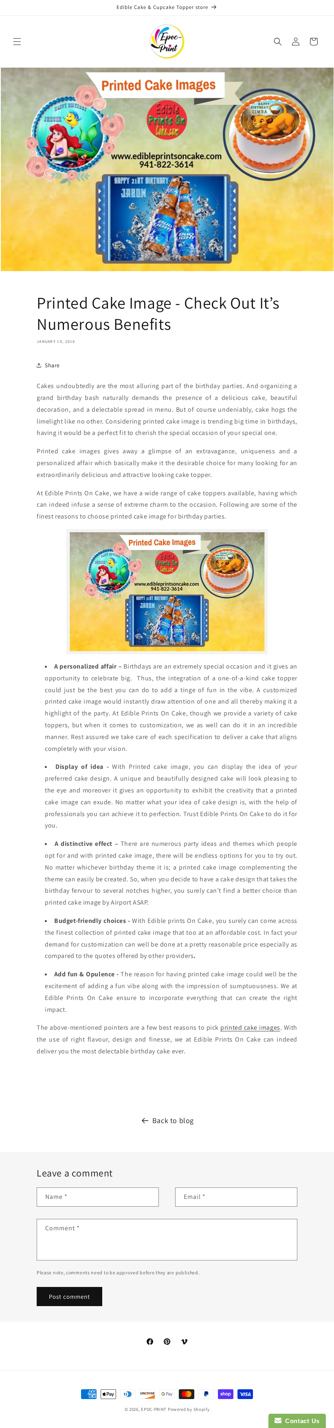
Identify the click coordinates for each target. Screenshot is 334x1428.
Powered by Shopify (189, 1409)
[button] (17, 42)
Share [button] (52, 365)
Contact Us (300, 1420)
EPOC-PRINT (154, 1409)
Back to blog (173, 1120)
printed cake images (250, 1027)
